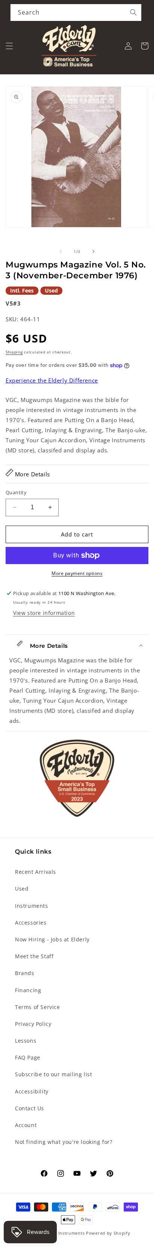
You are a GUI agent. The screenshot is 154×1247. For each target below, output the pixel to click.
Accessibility (32, 1091)
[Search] (133, 12)
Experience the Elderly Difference (52, 380)
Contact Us (29, 1108)
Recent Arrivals (35, 871)
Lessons (25, 1040)
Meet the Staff (34, 956)
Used (21, 888)
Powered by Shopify (108, 1233)
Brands (24, 973)
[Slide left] (60, 251)
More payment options (77, 573)
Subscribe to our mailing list (53, 1074)
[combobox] (75, 12)
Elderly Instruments (62, 1233)
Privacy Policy (33, 1023)
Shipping (14, 352)
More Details (31, 474)
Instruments (31, 905)
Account (26, 1125)
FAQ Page (27, 1057)
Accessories (31, 922)
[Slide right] (93, 251)
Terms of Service (37, 1007)
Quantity (16, 492)
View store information (44, 612)
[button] (9, 46)
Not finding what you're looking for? (64, 1141)
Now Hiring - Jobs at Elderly (52, 939)
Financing (28, 990)
